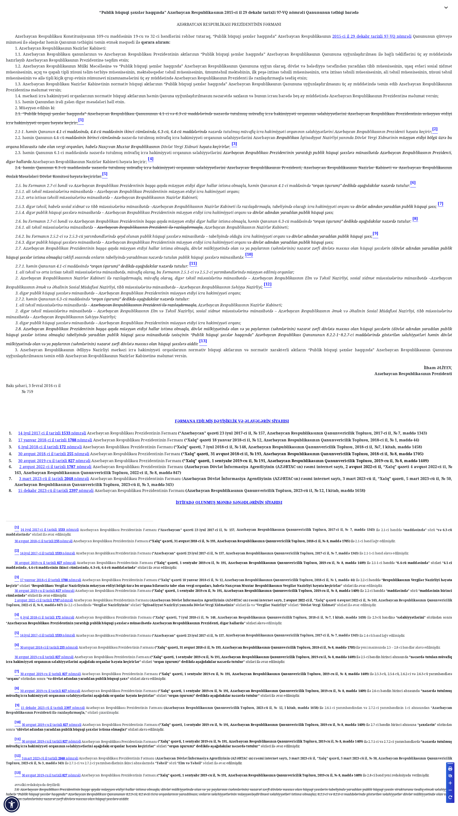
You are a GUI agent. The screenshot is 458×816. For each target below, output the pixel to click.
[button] (12, 804)
